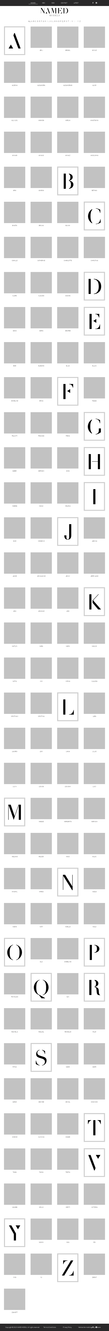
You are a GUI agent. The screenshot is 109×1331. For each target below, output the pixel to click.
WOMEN (33, 3)
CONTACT (64, 3)
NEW (52, 3)
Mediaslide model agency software (89, 1327)
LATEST (76, 3)
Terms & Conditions (49, 1327)
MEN (43, 3)
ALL (29, 21)
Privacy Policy (67, 1327)
